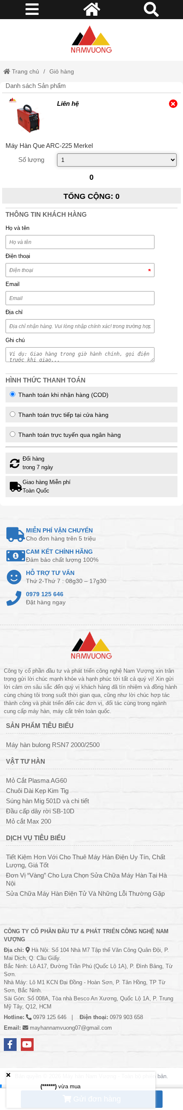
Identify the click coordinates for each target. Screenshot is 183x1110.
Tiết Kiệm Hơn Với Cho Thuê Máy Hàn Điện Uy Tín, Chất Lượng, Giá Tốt (85, 861)
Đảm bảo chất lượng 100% (62, 555)
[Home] (92, 39)
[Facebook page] (10, 1044)
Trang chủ (24, 71)
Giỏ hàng (61, 71)
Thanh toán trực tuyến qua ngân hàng (69, 434)
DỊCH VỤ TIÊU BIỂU (36, 837)
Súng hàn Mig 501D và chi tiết (47, 800)
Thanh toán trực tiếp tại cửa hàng (63, 414)
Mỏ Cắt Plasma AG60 (36, 780)
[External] (28, 116)
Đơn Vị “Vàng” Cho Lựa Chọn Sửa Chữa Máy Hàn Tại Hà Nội (86, 879)
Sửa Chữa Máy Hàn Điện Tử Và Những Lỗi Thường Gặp (85, 893)
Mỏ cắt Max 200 (28, 821)
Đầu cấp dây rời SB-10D (40, 811)
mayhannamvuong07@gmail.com (71, 1028)
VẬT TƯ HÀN (25, 761)
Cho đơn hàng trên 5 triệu (61, 534)
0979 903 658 (126, 1017)
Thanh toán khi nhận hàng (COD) (63, 394)
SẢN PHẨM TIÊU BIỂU (40, 725)
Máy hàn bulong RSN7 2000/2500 (53, 744)
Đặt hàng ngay (46, 598)
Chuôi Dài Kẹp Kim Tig (37, 790)
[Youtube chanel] (27, 1044)
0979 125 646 (49, 1017)
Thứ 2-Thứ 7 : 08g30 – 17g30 (66, 576)
